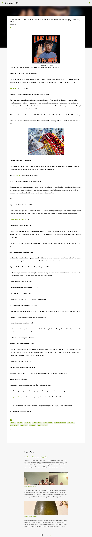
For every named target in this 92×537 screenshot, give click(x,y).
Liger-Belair (71, 422)
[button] (11, 28)
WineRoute (13, 88)
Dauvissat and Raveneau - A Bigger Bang (36, 457)
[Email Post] (11, 420)
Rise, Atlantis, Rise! (30, 486)
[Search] (23, 3)
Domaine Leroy (37, 422)
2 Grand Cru (12, 3)
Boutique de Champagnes (18, 397)
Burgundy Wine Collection (18, 219)
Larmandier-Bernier (60, 422)
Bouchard (28, 422)
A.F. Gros (12, 422)
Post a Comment (13, 440)
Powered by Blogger (47, 534)
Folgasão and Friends (30, 516)
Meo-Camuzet (14, 425)
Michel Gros (23, 425)
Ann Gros (20, 422)
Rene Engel (32, 425)
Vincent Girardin (42, 425)
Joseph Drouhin (47, 422)
